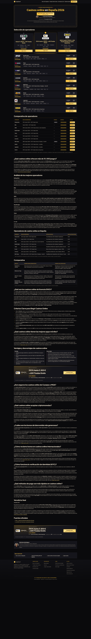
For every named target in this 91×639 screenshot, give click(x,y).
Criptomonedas (67, 1)
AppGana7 (38, 579)
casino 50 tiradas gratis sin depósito (37, 556)
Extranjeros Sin (61, 1)
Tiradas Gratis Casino (53, 1)
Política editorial (70, 568)
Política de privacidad (59, 563)
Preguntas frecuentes (71, 570)
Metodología (46, 563)
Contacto (68, 566)
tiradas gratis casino (24, 344)
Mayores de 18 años (70, 565)
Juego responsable (47, 566)
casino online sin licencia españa (53, 555)
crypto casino (65, 555)
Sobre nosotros (69, 563)
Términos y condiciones (59, 565)
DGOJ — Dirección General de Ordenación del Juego (24, 520)
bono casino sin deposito (20, 555)
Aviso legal (57, 566)
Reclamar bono (69, 373)
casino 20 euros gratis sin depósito (24, 171)
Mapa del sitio (69, 572)
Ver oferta (72, 122)
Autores (45, 565)
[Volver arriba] (88, 636)
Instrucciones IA (70, 573)
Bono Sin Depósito (45, 1)
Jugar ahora (74, 1)
